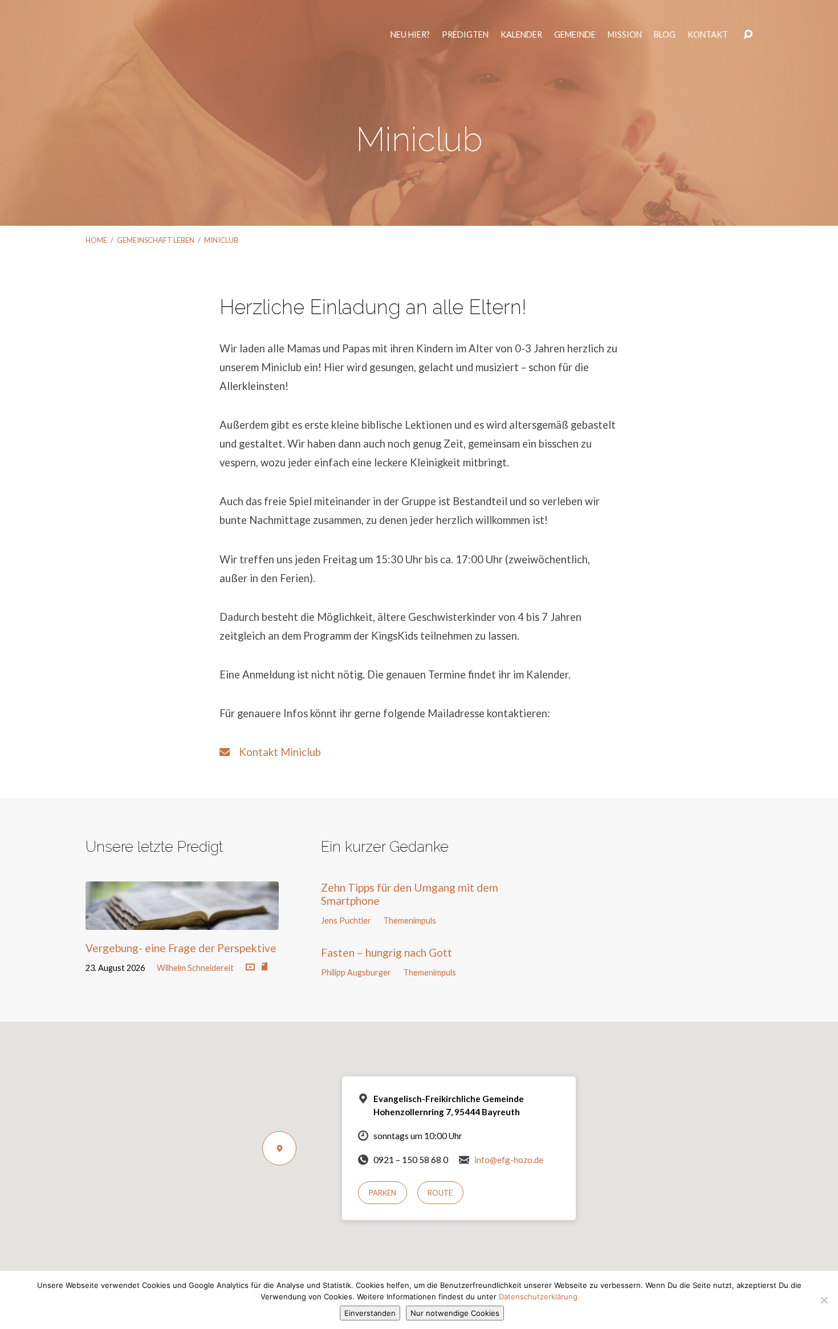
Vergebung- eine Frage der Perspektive (181, 947)
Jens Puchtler (346, 920)
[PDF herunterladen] (265, 967)
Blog (667, 40)
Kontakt (710, 40)
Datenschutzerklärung (538, 1296)
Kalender (523, 40)
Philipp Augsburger (356, 972)
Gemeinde (577, 40)
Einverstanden (370, 1313)
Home (96, 240)
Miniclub (221, 240)
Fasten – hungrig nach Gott (386, 952)
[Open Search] (747, 39)
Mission (627, 40)
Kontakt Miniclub (275, 752)
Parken (382, 1192)
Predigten (467, 40)
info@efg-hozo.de (508, 1160)
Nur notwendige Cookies (454, 1313)
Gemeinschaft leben (155, 240)
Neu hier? (412, 40)
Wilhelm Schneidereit (195, 968)
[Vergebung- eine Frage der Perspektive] (182, 921)
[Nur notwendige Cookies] (823, 1300)
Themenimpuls (409, 920)
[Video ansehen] (250, 967)
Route (440, 1192)
